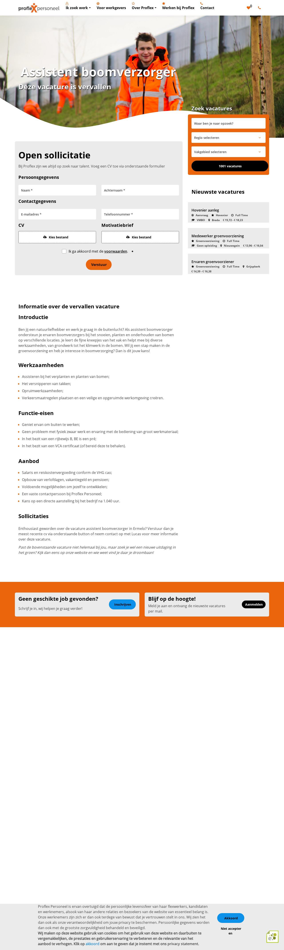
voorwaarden (115, 251)
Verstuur (99, 264)
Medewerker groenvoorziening (217, 236)
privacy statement (183, 943)
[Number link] (260, 8)
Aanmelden (254, 604)
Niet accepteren (231, 930)
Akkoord (231, 918)
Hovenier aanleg (205, 210)
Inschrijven (122, 604)
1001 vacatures (230, 166)
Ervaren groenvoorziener (212, 261)
